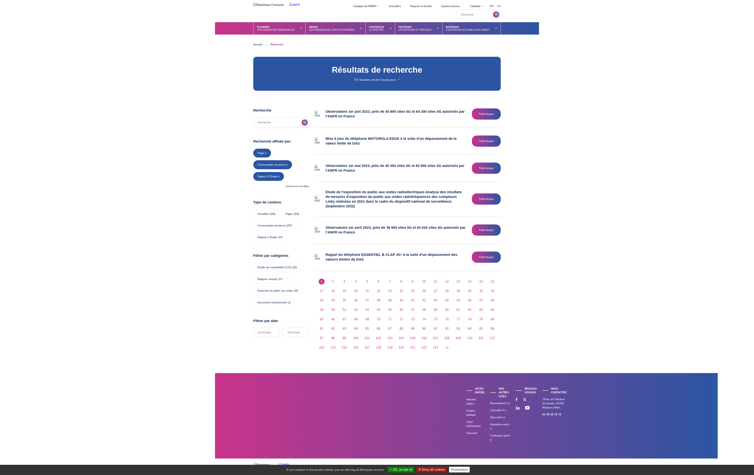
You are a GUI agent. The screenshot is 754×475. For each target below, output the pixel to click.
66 (333, 319)
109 (458, 338)
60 (447, 309)
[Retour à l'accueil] (294, 5)
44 (447, 300)
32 (492, 291)
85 (367, 328)
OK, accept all (402, 469)
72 (401, 319)
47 (481, 300)
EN (499, 6)
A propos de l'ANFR (365, 6)
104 (401, 338)
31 (481, 291)
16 (492, 281)
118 (378, 347)
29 (458, 291)
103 (390, 338)
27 (435, 291)
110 (469, 338)
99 (344, 338)
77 (458, 319)
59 (435, 309)
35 (344, 300)
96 (492, 328)
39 (390, 300)
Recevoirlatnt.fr (499, 403)
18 (333, 291)
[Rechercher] (496, 14)
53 (367, 309)
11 (435, 281)
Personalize (459, 469)
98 (333, 338)
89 (413, 328)
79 (481, 319)
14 (469, 281)
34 (333, 300)
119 (390, 347)
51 (344, 309)
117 (367, 347)
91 (435, 328)
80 (492, 319)
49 (321, 309)
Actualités (395, 6)
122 (424, 347)
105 (412, 338)
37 (367, 300)
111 (481, 338)
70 (378, 319)
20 (356, 291)
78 (469, 319)
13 (458, 281)
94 (469, 328)
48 (492, 300)
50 (333, 309)
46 (469, 300)
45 (458, 300)
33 (321, 300)
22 (378, 291)
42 (424, 300)
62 (469, 309)
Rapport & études (421, 6)
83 (344, 328)
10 (424, 281)
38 (378, 300)
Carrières (475, 6)
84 (356, 328)
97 (321, 338)
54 (378, 309)
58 (424, 309)
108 (446, 338)
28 (447, 291)
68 (356, 319)
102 (378, 338)
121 (412, 347)
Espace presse (450, 6)
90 (424, 328)
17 (321, 291)
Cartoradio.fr (497, 410)
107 (435, 338)
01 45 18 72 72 (551, 414)
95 (481, 328)
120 (401, 347)
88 (401, 328)
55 (390, 309)
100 (355, 338)
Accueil (257, 44)
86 (378, 328)
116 (355, 347)
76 (447, 319)
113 (321, 347)
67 (344, 319)
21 (367, 291)
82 (333, 328)
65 (321, 319)
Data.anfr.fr (496, 417)
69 (367, 319)
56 (401, 309)
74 (424, 319)
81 (321, 328)
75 (435, 319)
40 (401, 300)
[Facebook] (516, 400)
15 (481, 281)
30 (469, 291)
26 (424, 291)
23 (390, 291)
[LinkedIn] (518, 408)
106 (424, 338)
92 (447, 328)
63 (481, 309)
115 (344, 347)
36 (356, 300)
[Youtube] (527, 408)
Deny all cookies (433, 469)
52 (356, 309)
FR (491, 6)
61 (458, 309)
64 (492, 309)
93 (458, 328)
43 (435, 300)
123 (435, 347)
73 (413, 319)
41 (413, 300)
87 (390, 328)
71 (390, 319)
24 (401, 291)
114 (333, 347)
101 (367, 338)
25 (413, 291)
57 (413, 309)
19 (344, 291)
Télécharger (486, 113)
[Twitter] (524, 400)
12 (447, 281)
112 (492, 338)
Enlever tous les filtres (297, 186)
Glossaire (471, 433)
